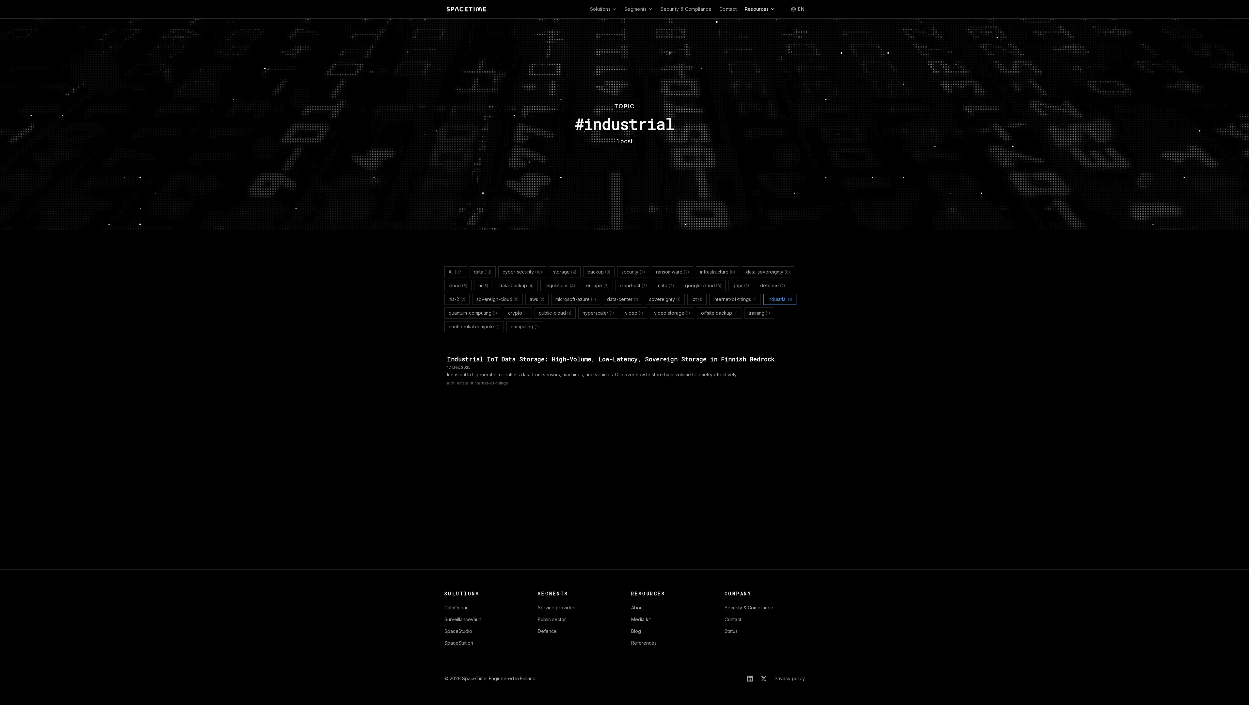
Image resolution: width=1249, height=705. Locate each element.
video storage (672, 313)
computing (525, 326)
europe (597, 285)
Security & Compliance (686, 9)
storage (564, 271)
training (759, 313)
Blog (636, 631)
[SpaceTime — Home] (466, 9)
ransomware (672, 271)
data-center (622, 299)
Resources (757, 9)
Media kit (641, 619)
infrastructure (717, 271)
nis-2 (457, 299)
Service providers (557, 607)
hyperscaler (598, 313)
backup (598, 271)
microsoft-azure (575, 299)
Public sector (552, 619)
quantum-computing (473, 313)
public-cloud (555, 313)
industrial (780, 299)
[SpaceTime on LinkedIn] (750, 678)
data (482, 271)
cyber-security (522, 271)
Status (731, 631)
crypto (518, 313)
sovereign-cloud (497, 299)
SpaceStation (458, 643)
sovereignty (665, 299)
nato (666, 285)
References (644, 643)
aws (537, 299)
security (633, 271)
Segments (635, 9)
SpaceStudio (458, 631)
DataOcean (456, 607)
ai (483, 285)
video (634, 313)
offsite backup (719, 313)
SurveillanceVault (462, 619)
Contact (728, 9)
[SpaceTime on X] (763, 678)
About (637, 607)
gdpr (740, 285)
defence (772, 285)
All (456, 271)
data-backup (516, 285)
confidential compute (474, 326)
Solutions (600, 9)
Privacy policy (790, 678)
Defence (547, 631)
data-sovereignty (768, 271)
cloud (458, 285)
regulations (560, 285)
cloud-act (633, 285)
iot (697, 299)
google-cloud (703, 285)
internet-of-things (735, 299)
